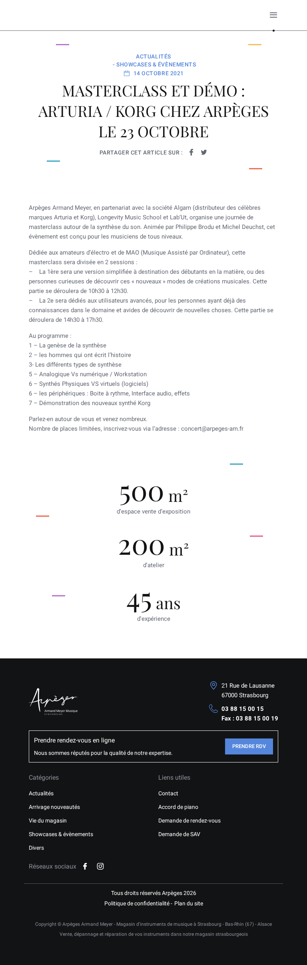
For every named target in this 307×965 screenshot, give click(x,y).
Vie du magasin (48, 820)
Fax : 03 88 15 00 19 (249, 718)
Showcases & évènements (61, 834)
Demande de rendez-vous (189, 820)
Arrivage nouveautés (54, 807)
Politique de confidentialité (136, 903)
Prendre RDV (249, 746)
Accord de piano (178, 807)
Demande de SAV (179, 834)
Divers (36, 848)
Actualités (41, 793)
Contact (168, 793)
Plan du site (188, 903)
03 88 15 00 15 (242, 708)
